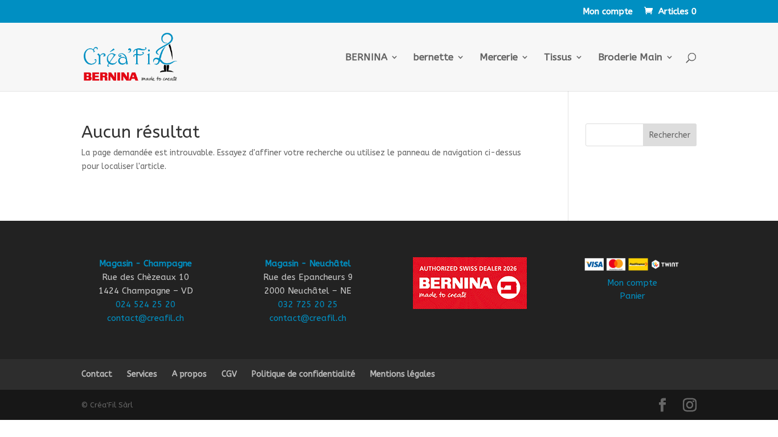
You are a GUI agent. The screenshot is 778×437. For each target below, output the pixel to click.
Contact (96, 374)
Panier (632, 296)
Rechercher (669, 135)
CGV (229, 374)
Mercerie (499, 58)
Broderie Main (630, 58)
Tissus (558, 58)
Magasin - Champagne (145, 263)
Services (142, 374)
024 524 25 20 (145, 304)
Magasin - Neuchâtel (308, 263)
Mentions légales (402, 374)
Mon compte (608, 12)
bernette (433, 58)
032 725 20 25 (308, 304)
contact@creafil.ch (145, 318)
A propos (189, 374)
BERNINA (366, 58)
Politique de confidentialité (303, 374)
